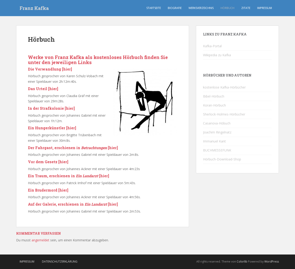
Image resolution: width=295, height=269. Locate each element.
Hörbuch (227, 8)
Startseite (153, 8)
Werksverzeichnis (201, 8)
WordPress (271, 261)
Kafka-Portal (212, 46)
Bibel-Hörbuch (213, 96)
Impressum (264, 8)
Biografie (175, 8)
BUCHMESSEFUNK (217, 150)
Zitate (245, 8)
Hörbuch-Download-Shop (222, 159)
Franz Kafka (34, 8)
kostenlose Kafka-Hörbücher (224, 87)
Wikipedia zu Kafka (217, 55)
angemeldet (40, 240)
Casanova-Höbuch (216, 123)
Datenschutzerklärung (59, 261)
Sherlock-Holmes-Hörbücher (224, 114)
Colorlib (242, 261)
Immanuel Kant (214, 141)
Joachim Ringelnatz (217, 132)
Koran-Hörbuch (214, 105)
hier (67, 69)
